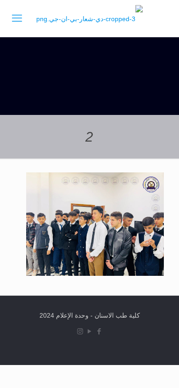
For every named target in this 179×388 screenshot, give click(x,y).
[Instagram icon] (80, 331)
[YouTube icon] (89, 331)
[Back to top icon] (153, 369)
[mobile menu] (17, 18)
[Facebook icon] (99, 331)
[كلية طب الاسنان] (89, 18)
